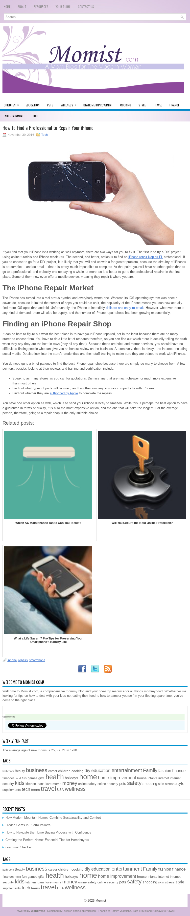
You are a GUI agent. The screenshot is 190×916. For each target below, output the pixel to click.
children (64, 771)
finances (8, 778)
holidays (71, 778)
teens (35, 790)
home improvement (117, 777)
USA (60, 790)
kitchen (30, 784)
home (88, 777)
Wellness (68, 104)
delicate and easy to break (125, 308)
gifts (41, 778)
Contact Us (86, 6)
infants (152, 778)
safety (134, 783)
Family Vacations (121, 910)
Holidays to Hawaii (163, 910)
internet (163, 778)
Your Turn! (63, 6)
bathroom (8, 771)
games (32, 778)
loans (41, 784)
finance (179, 770)
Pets (50, 105)
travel (48, 788)
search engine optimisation (80, 910)
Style (142, 105)
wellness (75, 789)
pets (122, 783)
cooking (77, 771)
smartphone (37, 660)
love (48, 784)
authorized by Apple (64, 393)
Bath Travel (139, 910)
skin (161, 784)
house (142, 778)
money (69, 783)
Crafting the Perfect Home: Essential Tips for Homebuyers (47, 840)
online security (107, 784)
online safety (87, 784)
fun (24, 778)
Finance (174, 105)
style (179, 783)
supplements (11, 790)
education (101, 770)
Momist (100, 900)
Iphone (12, 660)
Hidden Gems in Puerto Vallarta (27, 825)
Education (33, 105)
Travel (157, 105)
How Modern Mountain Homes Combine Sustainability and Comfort (53, 817)
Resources (41, 6)
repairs (23, 660)
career (52, 771)
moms (56, 784)
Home (7, 6)
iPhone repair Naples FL (145, 257)
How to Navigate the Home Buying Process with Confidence (48, 832)
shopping (149, 783)
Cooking (125, 105)
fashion (164, 770)
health (55, 777)
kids (19, 783)
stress (169, 784)
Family (150, 770)
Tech (34, 116)
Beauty (20, 771)
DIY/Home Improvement (98, 105)
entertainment (127, 770)
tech (26, 789)
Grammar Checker (18, 847)
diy (87, 770)
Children (11, 104)
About (22, 6)
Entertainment (14, 116)
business (36, 770)
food (18, 778)
